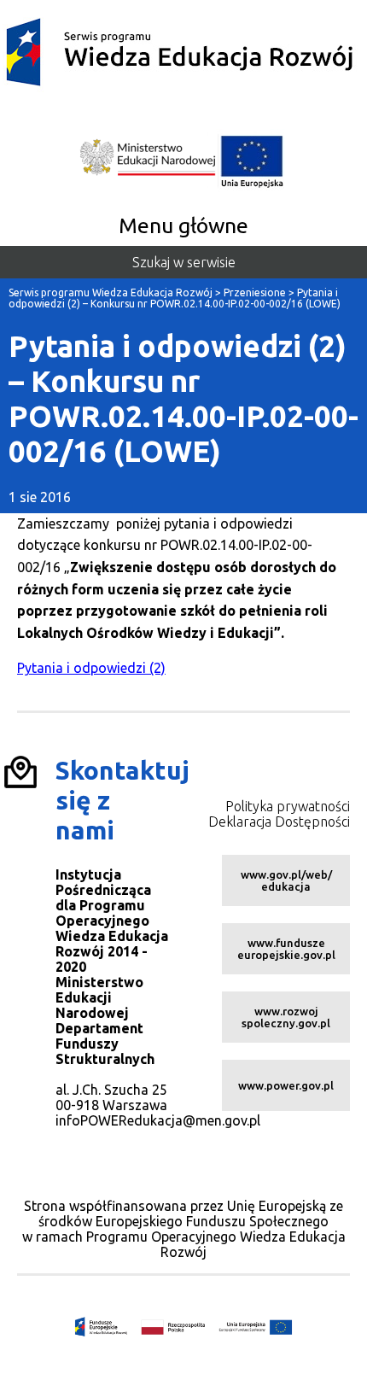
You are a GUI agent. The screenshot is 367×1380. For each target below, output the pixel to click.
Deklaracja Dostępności (279, 821)
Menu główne (183, 225)
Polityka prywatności (287, 806)
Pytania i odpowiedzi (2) (91, 667)
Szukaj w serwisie (184, 262)
